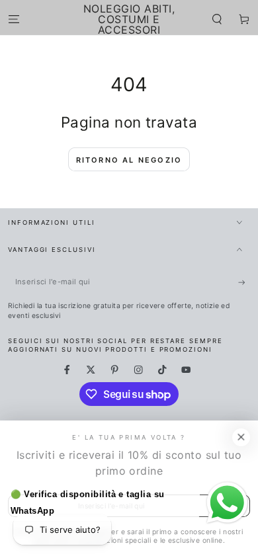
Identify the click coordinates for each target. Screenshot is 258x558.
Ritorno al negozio (129, 160)
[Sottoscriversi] (244, 282)
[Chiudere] (241, 437)
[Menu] (14, 19)
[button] (217, 19)
